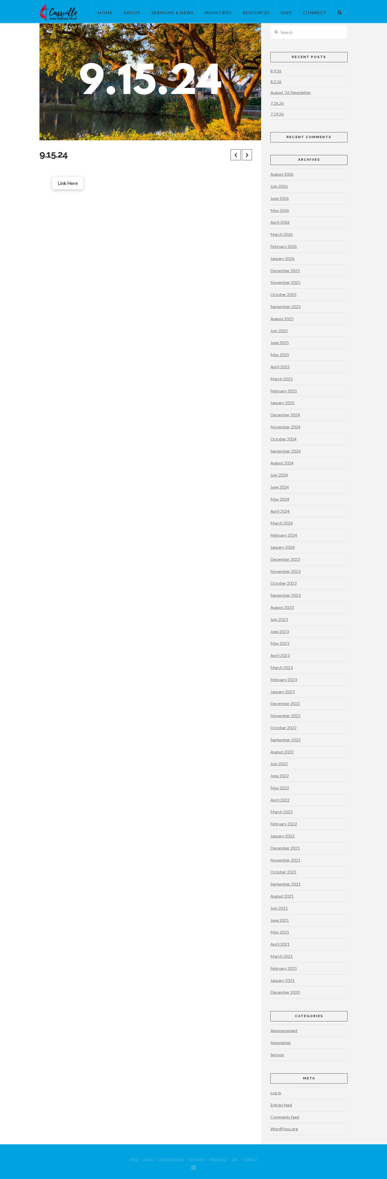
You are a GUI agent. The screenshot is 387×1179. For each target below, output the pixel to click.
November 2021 (285, 859)
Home (134, 1159)
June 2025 (279, 342)
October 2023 (283, 583)
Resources (218, 1159)
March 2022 (281, 811)
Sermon (277, 1054)
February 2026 (283, 246)
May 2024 (279, 499)
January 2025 (282, 402)
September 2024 (285, 450)
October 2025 (283, 294)
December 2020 (285, 992)
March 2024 (281, 522)
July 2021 (279, 908)
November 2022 (285, 715)
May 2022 (279, 787)
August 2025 (282, 318)
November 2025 (285, 282)
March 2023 (281, 667)
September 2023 (285, 595)
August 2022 (282, 751)
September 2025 (285, 306)
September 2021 (285, 883)
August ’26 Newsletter (290, 92)
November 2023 (285, 571)
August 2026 (282, 174)
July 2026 (279, 186)
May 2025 (279, 354)
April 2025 (280, 366)
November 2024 (285, 426)
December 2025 (285, 270)
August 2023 (282, 607)
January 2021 (282, 980)
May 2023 (279, 643)
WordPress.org (284, 1128)
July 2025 (279, 330)
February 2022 (283, 823)
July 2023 (279, 619)
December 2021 (285, 847)
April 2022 (280, 799)
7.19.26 (277, 113)
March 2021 (281, 956)
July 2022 (279, 763)
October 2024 (283, 438)
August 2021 (282, 895)
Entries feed (281, 1104)
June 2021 (279, 920)
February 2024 (283, 534)
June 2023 (279, 631)
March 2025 (281, 378)
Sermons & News (171, 1159)
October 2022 (283, 727)
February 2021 (283, 968)
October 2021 (283, 871)
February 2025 (283, 390)
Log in (275, 1092)
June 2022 (279, 775)
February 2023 (283, 679)
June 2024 (279, 486)
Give (235, 1159)
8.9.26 (275, 70)
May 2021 (279, 931)
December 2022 (285, 703)
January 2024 (282, 547)
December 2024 (285, 414)
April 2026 (280, 222)
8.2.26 (275, 81)
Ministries (197, 1159)
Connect (250, 1159)
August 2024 (282, 462)
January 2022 (282, 835)
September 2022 (285, 739)
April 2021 (280, 944)
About (148, 1159)
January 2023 (282, 691)
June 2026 (279, 198)
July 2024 (279, 474)
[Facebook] (193, 1167)
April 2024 (280, 511)
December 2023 (285, 559)
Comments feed (284, 1116)
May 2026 (279, 210)
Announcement (283, 1030)
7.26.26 (277, 103)
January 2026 (282, 258)
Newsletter (280, 1042)
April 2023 (280, 655)
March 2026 (281, 234)
